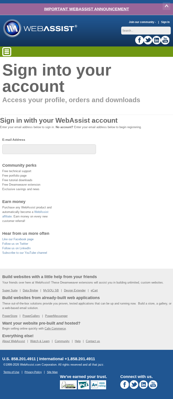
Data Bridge (30, 290)
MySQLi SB (51, 290)
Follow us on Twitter (15, 243)
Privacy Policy (33, 372)
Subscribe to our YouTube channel (24, 252)
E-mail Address (13, 139)
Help (78, 341)
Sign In (165, 22)
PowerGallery (31, 316)
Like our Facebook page (18, 239)
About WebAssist (13, 341)
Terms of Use (11, 372)
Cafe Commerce (55, 328)
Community (62, 341)
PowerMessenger (56, 316)
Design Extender (75, 290)
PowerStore (9, 316)
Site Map (52, 372)
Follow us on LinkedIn (16, 248)
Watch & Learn (40, 341)
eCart (94, 290)
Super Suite (10, 290)
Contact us (93, 341)
